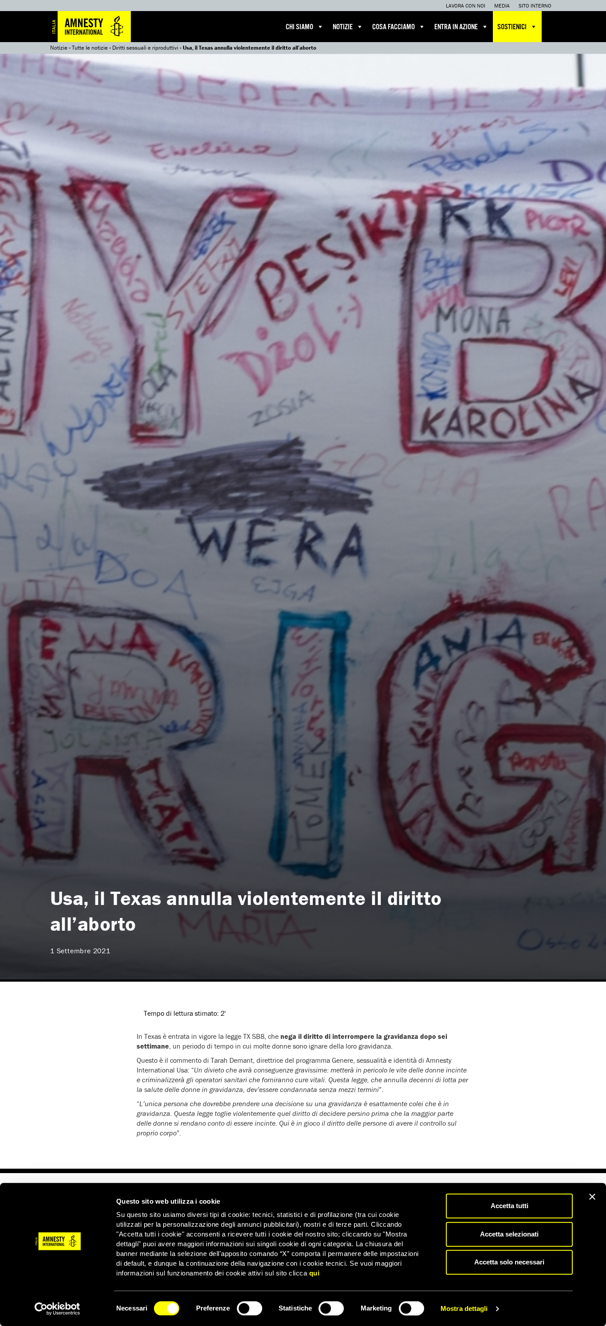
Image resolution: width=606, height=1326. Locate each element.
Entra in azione (456, 27)
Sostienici (512, 27)
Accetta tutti (509, 1205)
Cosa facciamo (393, 27)
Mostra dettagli (464, 1308)
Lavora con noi (465, 5)
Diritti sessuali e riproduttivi (145, 47)
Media (502, 5)
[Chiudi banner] (592, 1196)
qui (314, 1273)
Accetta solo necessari (509, 1262)
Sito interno (535, 5)
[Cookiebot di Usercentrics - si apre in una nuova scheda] (57, 1308)
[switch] (249, 1308)
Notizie (343, 27)
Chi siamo (299, 27)
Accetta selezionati (509, 1234)
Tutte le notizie (90, 47)
